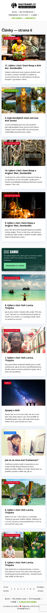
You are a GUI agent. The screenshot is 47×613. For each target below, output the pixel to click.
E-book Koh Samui (28, 602)
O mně (34, 15)
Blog (14, 12)
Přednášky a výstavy (18, 15)
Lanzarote (30, 18)
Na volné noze (26, 12)
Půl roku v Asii (19, 599)
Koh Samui (17, 18)
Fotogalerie (34, 599)
